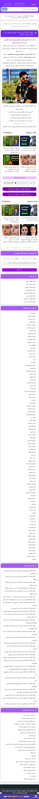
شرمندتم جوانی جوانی (29, 770)
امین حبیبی (32, 507)
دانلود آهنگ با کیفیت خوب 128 (18, 194)
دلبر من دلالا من (31, 773)
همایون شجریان (31, 484)
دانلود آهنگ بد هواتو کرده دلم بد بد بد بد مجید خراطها (20, 588)
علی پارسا (33, 521)
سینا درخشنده (32, 409)
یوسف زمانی (32, 435)
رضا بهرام (33, 368)
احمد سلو (33, 313)
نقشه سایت (7, 3)
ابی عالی (33, 455)
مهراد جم (33, 348)
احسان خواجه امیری (30, 391)
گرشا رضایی (32, 374)
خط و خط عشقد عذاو (30, 738)
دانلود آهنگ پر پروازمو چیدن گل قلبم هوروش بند (22, 669)
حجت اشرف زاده (31, 351)
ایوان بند (33, 417)
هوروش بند (32, 345)
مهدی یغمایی (32, 498)
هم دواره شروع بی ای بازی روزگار (27, 730)
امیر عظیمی (32, 472)
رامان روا (33, 495)
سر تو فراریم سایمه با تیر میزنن (27, 721)
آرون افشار (33, 377)
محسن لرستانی (31, 383)
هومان (34, 559)
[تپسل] (1, 793)
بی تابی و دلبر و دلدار (30, 715)
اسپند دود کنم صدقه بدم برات (27, 741)
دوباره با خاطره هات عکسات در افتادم (25, 724)
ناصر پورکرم (32, 553)
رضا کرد (34, 504)
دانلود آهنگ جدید (19, 3)
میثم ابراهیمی (31, 339)
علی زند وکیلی (32, 412)
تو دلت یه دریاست (30, 759)
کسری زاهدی (32, 539)
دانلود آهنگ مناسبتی (30, 302)
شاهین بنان (32, 478)
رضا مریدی (33, 524)
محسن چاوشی (31, 342)
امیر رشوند (33, 519)
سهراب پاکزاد (32, 548)
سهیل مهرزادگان (31, 414)
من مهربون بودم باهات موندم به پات (25, 747)
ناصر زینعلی (32, 487)
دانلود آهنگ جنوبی (30, 287)
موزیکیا (33, 756)
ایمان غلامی (32, 516)
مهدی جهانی (32, 429)
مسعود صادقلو (31, 325)
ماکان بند (33, 362)
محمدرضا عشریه (31, 464)
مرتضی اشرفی (32, 316)
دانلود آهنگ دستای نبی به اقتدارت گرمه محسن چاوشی (20, 652)
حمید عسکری (32, 423)
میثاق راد (33, 501)
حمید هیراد (32, 354)
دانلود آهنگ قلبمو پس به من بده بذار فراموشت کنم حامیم (19, 600)
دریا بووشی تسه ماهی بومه (28, 764)
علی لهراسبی (32, 449)
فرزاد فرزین (32, 403)
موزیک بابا (33, 776)
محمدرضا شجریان (31, 493)
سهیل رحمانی (32, 545)
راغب (34, 360)
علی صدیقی (32, 467)
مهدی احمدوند (31, 440)
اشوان (34, 513)
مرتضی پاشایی (31, 328)
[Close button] (38, 793)
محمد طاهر (32, 533)
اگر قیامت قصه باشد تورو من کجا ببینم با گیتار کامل (21, 744)
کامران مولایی (32, 333)
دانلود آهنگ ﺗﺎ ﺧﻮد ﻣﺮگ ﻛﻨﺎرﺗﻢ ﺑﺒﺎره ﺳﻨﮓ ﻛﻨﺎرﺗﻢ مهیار (20, 695)
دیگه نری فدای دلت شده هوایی (27, 750)
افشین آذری (32, 446)
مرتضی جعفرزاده (31, 406)
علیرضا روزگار (32, 452)
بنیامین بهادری (31, 556)
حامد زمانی (32, 510)
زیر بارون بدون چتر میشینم (28, 733)
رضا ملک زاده (32, 527)
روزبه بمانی (32, 420)
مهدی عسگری (32, 536)
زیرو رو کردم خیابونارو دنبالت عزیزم (26, 762)
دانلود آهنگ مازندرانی (30, 299)
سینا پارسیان (32, 319)
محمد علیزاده (32, 469)
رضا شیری (33, 386)
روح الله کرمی (32, 426)
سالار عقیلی (32, 322)
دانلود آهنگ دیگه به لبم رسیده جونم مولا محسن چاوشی (20, 643)
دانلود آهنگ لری (31, 296)
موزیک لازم (32, 736)
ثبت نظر (19, 270)
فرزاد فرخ (33, 388)
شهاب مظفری (32, 336)
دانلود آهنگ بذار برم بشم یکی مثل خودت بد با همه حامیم (19, 597)
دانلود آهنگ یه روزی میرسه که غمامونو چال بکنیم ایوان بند (19, 611)
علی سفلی (33, 481)
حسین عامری (32, 443)
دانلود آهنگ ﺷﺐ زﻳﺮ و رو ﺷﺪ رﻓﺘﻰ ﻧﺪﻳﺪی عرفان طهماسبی (19, 666)
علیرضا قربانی (32, 475)
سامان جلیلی (32, 394)
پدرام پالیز (33, 438)
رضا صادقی (32, 331)
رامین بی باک (32, 550)
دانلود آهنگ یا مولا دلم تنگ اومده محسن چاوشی (22, 655)
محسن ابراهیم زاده (30, 365)
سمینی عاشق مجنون (30, 767)
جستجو (4, 9)
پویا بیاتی (33, 380)
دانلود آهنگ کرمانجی (30, 293)
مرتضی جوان (32, 530)
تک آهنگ (33, 753)
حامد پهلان (32, 490)
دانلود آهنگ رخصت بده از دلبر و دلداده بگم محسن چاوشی (19, 657)
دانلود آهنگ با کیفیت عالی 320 (19, 189)
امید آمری (33, 432)
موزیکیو (34, 24)
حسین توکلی (32, 542)
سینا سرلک (32, 458)
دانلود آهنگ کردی (31, 290)
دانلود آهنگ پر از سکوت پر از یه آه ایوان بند (23, 608)
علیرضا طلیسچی (31, 371)
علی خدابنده (32, 397)
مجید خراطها (32, 461)
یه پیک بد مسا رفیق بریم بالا (27, 727)
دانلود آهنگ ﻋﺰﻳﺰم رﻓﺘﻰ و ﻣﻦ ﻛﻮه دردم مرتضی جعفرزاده (20, 704)
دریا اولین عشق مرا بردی (29, 718)
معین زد (33, 400)
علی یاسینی (32, 357)
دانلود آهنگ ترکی (31, 281)
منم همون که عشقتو (30, 779)
